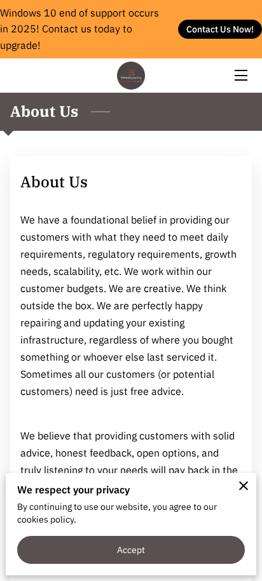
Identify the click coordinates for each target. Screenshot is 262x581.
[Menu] (240, 75)
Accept (131, 550)
